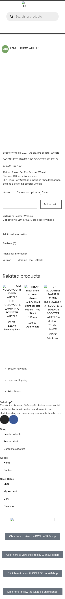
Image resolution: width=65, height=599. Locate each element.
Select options (12, 329)
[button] (44, 29)
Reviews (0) (9, 243)
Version (7, 192)
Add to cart (50, 204)
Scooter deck (11, 441)
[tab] (32, 234)
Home (7, 462)
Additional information (15, 234)
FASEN (32, 152)
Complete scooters (14, 448)
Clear (45, 192)
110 (24, 152)
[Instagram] (4, 419)
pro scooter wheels (48, 152)
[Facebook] (13, 419)
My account (10, 491)
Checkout (9, 506)
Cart (6, 498)
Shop (7, 483)
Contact (8, 470)
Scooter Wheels (12, 152)
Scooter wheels (12, 434)
